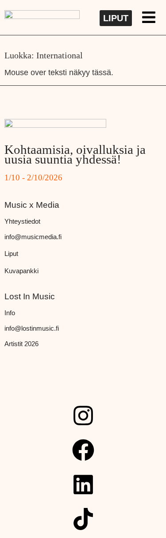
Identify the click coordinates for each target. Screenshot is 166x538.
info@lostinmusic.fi (31, 328)
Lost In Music (29, 296)
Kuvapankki (21, 271)
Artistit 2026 (21, 343)
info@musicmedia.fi (33, 236)
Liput (11, 253)
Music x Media (31, 205)
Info (9, 313)
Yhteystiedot (22, 221)
